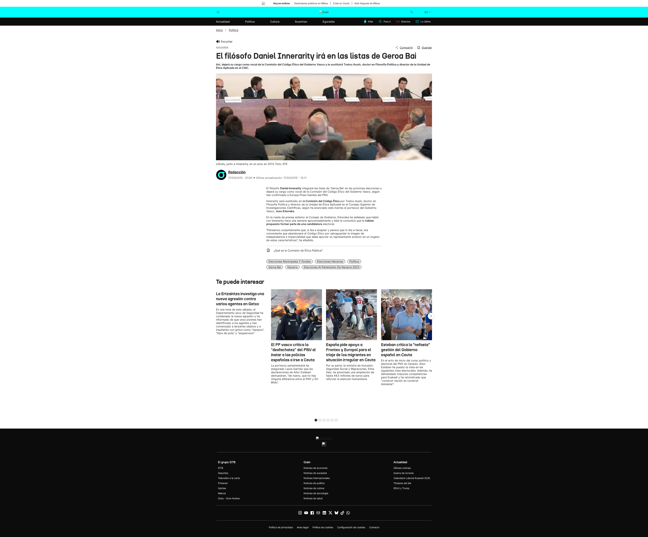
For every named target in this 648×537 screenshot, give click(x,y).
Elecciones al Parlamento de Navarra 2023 (331, 267)
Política (354, 261)
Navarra (292, 267)
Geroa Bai (274, 267)
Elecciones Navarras (330, 261)
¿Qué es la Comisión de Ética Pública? (298, 250)
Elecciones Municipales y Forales (289, 261)
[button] (431, 316)
